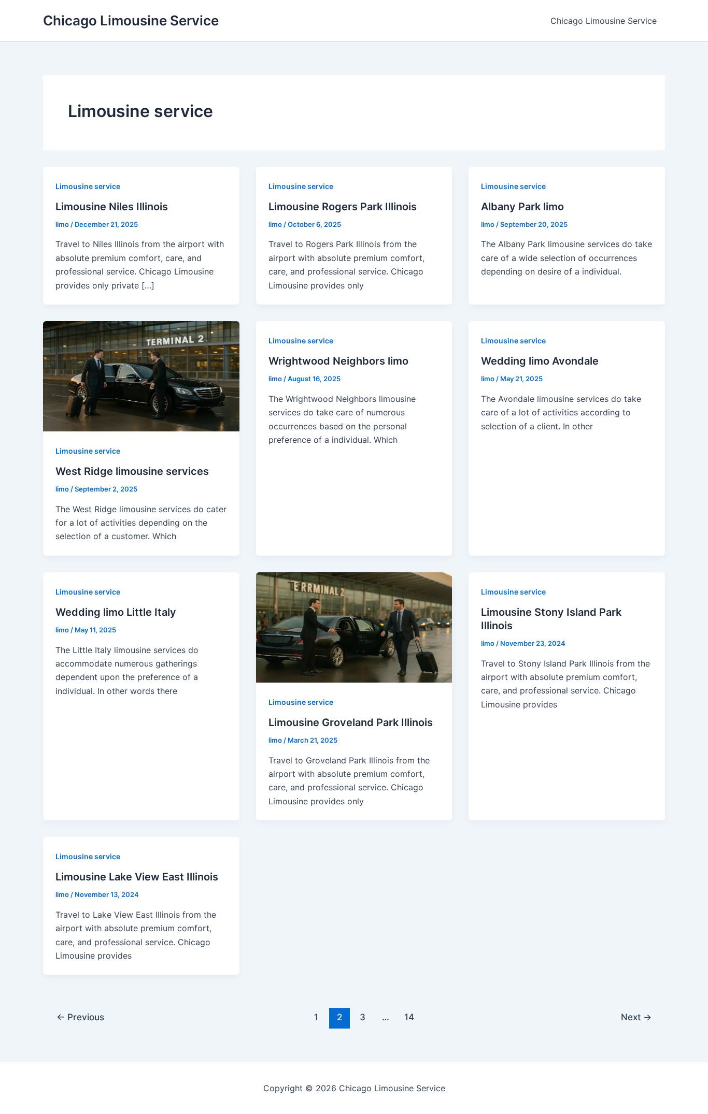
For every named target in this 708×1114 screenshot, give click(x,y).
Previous (80, 1016)
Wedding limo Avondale (540, 361)
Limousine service (87, 186)
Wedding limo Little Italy (115, 612)
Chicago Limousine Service (131, 20)
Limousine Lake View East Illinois (136, 877)
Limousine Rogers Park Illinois (342, 206)
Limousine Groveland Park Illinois (350, 722)
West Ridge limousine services (132, 471)
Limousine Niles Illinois (111, 206)
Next (636, 1016)
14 (409, 1016)
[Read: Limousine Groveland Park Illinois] (354, 626)
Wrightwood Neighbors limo (338, 361)
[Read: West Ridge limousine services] (141, 375)
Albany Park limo (522, 206)
